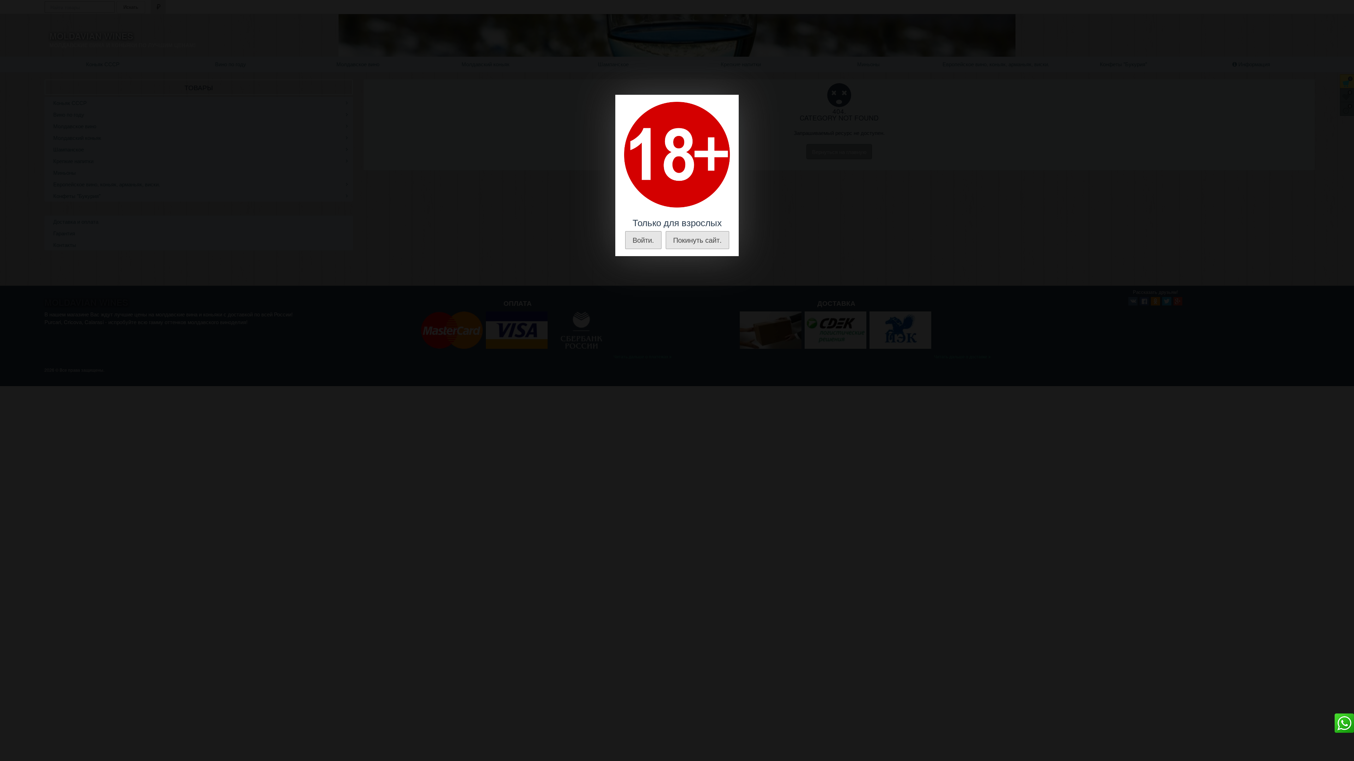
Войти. (643, 240)
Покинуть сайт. (697, 240)
